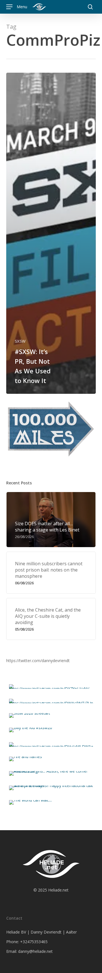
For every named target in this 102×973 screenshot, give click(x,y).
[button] (16, 7)
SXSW (20, 341)
